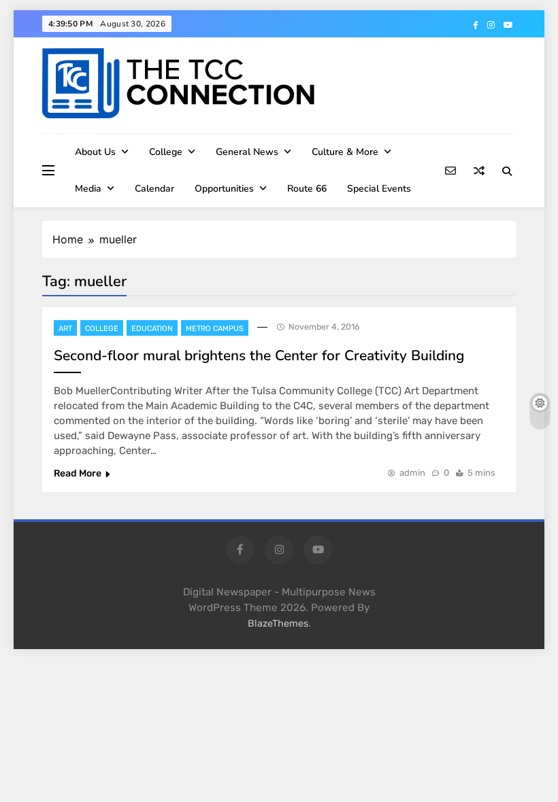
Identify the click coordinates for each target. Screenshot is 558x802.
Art (65, 328)
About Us (95, 151)
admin (412, 473)
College (165, 151)
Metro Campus (215, 328)
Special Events (379, 188)
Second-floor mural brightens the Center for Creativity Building (259, 355)
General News (247, 151)
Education (152, 328)
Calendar (154, 188)
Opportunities (224, 188)
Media (88, 188)
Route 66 (307, 188)
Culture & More (345, 151)
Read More (77, 473)
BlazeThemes (278, 623)
